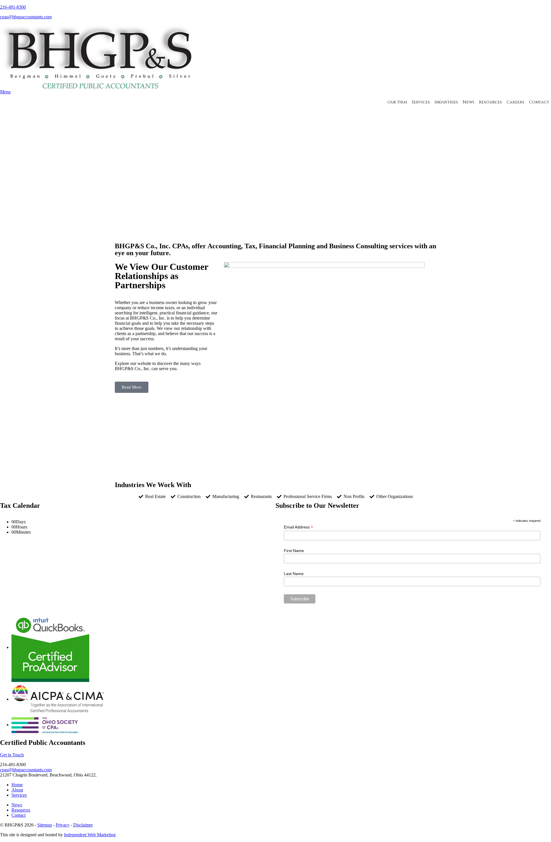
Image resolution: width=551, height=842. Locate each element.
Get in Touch (12, 754)
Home (17, 784)
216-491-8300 (13, 7)
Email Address (298, 527)
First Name (294, 550)
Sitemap (44, 824)
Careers (515, 102)
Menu (5, 91)
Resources (490, 102)
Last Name (294, 573)
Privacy (62, 824)
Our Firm (397, 102)
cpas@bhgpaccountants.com (26, 16)
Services (421, 102)
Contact (539, 102)
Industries (446, 102)
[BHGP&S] (100, 56)
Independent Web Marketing (90, 834)
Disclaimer (83, 824)
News (468, 102)
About (17, 789)
